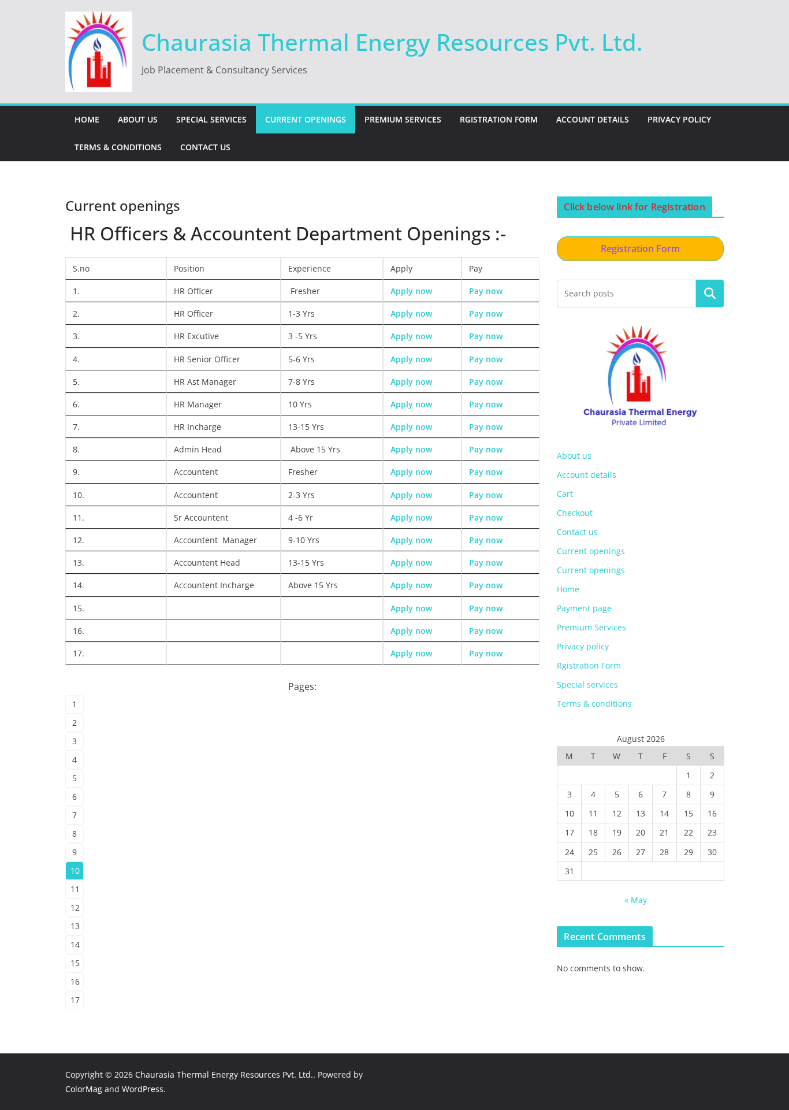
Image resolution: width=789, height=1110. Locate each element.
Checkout (575, 512)
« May (635, 899)
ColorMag (83, 1088)
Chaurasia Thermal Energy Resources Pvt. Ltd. (392, 42)
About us (138, 119)
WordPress (142, 1088)
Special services (211, 119)
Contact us (205, 147)
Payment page (584, 608)
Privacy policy (679, 119)
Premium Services (402, 119)
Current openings (305, 119)
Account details (592, 119)
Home (87, 119)
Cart (565, 493)
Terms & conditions (118, 147)
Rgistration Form (499, 119)
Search (710, 293)
